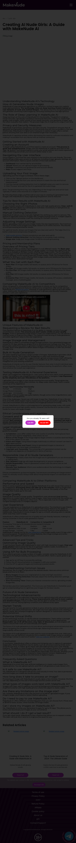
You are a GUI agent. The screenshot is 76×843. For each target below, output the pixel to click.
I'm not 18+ (44, 423)
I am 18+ (30, 423)
